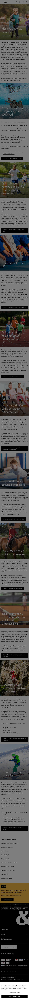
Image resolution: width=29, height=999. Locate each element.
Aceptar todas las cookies (14, 996)
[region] (14, 990)
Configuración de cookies (14, 992)
